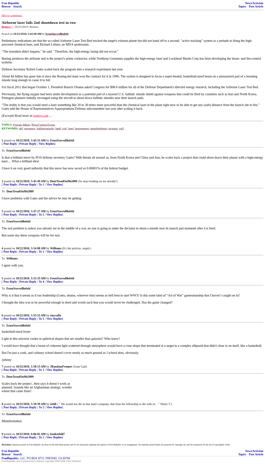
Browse (6, 6)
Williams (55, 248)
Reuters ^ (7, 26)
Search (17, 6)
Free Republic (10, 3)
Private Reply (27, 143)
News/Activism (254, 3)
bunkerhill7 (57, 434)
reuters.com (40, 115)
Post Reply (10, 143)
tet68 (53, 404)
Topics (242, 6)
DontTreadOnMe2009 (63, 181)
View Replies (46, 143)
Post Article (256, 6)
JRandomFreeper (61, 366)
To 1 (41, 184)
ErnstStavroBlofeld (62, 140)
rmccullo (55, 315)
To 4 (41, 281)
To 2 (41, 214)
